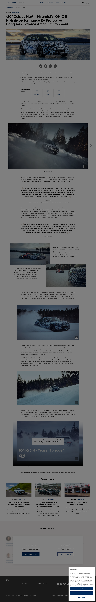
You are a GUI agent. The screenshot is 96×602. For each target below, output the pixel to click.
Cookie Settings (81, 597)
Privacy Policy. (84, 585)
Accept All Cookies (81, 588)
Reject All (82, 593)
